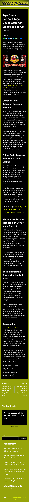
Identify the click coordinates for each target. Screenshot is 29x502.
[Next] (24, 417)
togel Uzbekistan (13, 328)
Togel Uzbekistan (8, 375)
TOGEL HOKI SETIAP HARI (10, 365)
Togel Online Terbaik (9, 369)
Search (4, 435)
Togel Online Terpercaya (10, 372)
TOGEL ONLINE (6, 12)
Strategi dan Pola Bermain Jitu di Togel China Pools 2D (15, 209)
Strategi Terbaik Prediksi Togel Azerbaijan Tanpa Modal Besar (7, 389)
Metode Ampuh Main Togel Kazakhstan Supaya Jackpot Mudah (22, 389)
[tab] (11, 426)
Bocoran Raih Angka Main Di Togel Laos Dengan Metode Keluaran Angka (15, 471)
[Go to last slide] (4, 417)
